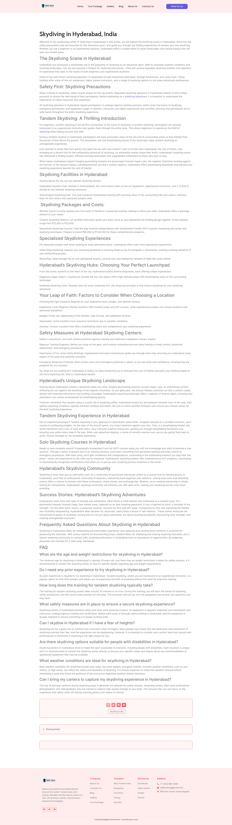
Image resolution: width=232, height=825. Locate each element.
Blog (121, 6)
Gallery (110, 6)
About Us (132, 6)
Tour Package (95, 6)
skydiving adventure (136, 96)
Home (80, 6)
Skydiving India (117, 711)
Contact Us (148, 6)
